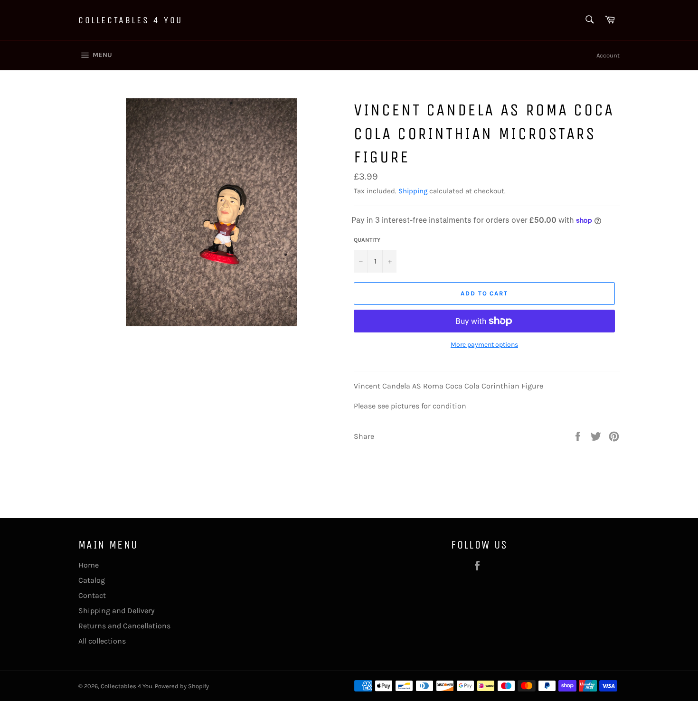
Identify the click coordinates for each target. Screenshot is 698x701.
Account (608, 55)
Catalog (91, 580)
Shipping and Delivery (116, 610)
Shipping (412, 191)
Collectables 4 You (130, 20)
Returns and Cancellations (124, 625)
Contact (92, 595)
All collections (102, 640)
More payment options (484, 345)
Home (88, 564)
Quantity (367, 240)
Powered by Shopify (182, 686)
